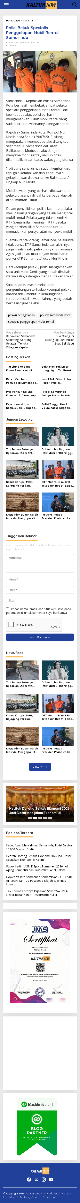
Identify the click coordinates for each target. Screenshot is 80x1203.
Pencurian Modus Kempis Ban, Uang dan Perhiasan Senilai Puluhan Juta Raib (21, 406)
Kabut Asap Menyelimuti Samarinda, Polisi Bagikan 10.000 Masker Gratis (39, 847)
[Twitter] (36, 1179)
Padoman (48, 1197)
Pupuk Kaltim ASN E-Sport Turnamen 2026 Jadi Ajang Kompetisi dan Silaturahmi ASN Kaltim (37, 868)
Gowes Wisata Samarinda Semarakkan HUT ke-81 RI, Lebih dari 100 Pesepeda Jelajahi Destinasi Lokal (39, 880)
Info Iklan (9, 1197)
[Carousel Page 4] (45, 818)
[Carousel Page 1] (30, 818)
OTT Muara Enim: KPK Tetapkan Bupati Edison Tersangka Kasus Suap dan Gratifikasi (58, 483)
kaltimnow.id (34, 1193)
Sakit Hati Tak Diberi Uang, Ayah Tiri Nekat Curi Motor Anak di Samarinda (56, 368)
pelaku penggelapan (21, 315)
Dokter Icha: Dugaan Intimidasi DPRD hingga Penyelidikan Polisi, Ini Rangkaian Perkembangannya (57, 451)
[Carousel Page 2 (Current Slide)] (35, 818)
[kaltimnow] (41, 4)
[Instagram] (43, 1179)
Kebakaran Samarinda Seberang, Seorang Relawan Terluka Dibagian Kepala (20, 340)
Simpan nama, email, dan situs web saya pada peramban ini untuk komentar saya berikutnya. (38, 611)
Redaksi (52, 1193)
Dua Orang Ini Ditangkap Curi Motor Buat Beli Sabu (59, 338)
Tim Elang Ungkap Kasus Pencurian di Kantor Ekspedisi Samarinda (19, 368)
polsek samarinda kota (55, 315)
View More (40, 767)
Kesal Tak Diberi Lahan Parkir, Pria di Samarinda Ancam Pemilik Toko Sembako (57, 381)
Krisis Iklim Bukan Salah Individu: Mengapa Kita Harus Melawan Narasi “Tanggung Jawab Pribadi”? (22, 516)
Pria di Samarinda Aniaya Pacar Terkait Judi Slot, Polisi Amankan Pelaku (56, 393)
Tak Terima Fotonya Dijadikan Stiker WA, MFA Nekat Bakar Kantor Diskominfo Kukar (19, 451)
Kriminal (11, 45)
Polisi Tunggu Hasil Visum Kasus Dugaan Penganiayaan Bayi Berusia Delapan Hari (56, 406)
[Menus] (6, 4)
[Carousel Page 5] (50, 818)
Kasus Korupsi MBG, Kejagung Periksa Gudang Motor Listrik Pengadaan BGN (20, 483)
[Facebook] (29, 1179)
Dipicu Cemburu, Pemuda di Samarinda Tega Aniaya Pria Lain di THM (21, 381)
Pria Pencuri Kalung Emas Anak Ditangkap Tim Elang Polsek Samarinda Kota (21, 393)
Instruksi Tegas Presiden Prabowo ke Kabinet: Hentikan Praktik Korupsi (56, 516)
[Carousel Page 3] (40, 818)
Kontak (66, 1193)
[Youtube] (51, 1179)
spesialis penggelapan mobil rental (31, 322)
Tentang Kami (29, 1197)
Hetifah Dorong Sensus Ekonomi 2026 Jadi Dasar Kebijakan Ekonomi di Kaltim (39, 810)
